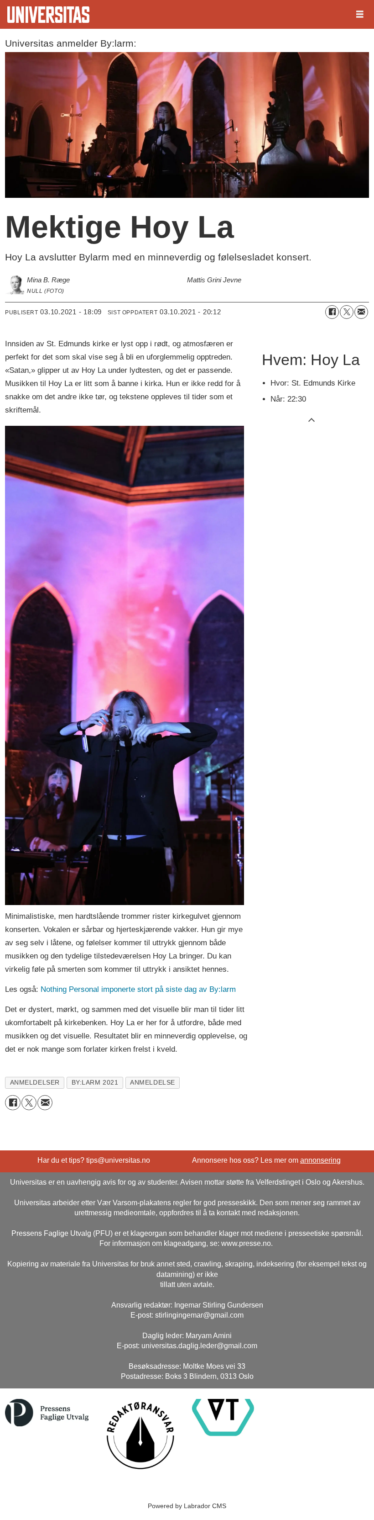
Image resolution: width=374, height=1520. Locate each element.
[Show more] (311, 419)
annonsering (320, 1160)
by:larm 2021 (95, 1082)
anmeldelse (152, 1082)
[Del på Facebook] (332, 312)
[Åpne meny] (359, 14)
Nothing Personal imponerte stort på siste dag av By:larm (138, 989)
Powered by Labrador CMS (187, 1505)
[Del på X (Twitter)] (346, 312)
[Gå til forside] (48, 14)
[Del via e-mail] (361, 312)
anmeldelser (35, 1082)
